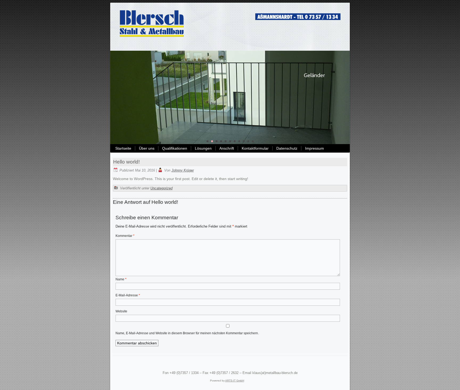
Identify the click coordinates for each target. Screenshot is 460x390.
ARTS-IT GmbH (234, 380)
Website (121, 311)
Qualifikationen (174, 148)
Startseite (123, 148)
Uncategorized (161, 188)
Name (121, 279)
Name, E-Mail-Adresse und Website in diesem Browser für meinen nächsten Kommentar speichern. (187, 333)
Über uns (146, 148)
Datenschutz (286, 148)
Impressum (314, 148)
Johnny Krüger (182, 170)
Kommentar (125, 236)
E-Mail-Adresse (128, 295)
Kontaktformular (255, 148)
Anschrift (226, 148)
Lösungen (203, 148)
